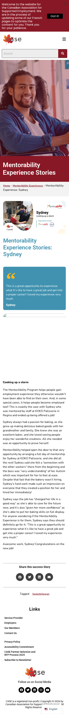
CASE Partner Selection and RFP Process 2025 (19, 653)
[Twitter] (28, 690)
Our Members (12, 628)
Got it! (55, 16)
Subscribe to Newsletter (17, 660)
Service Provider (13, 617)
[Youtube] (47, 690)
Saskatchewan (40, 594)
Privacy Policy (12, 641)
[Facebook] (21, 690)
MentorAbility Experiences (28, 185)
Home (6, 185)
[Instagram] (41, 690)
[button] (64, 39)
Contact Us (10, 633)
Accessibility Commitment (19, 646)
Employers (10, 622)
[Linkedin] (34, 690)
